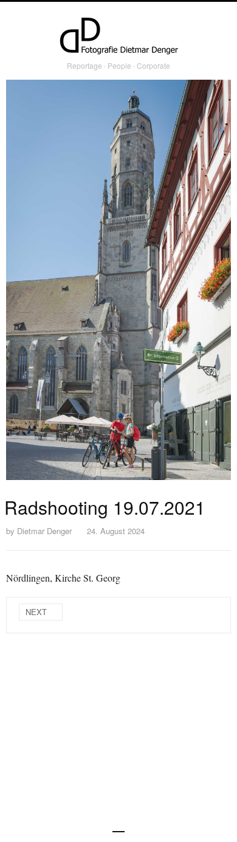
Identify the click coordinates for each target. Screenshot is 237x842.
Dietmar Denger (44, 531)
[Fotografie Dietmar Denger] (118, 37)
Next (36, 612)
